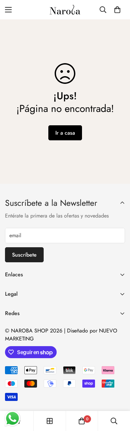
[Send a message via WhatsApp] (12, 418)
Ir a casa (65, 133)
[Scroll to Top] (118, 395)
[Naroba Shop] (65, 9)
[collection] (49, 421)
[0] (117, 9)
